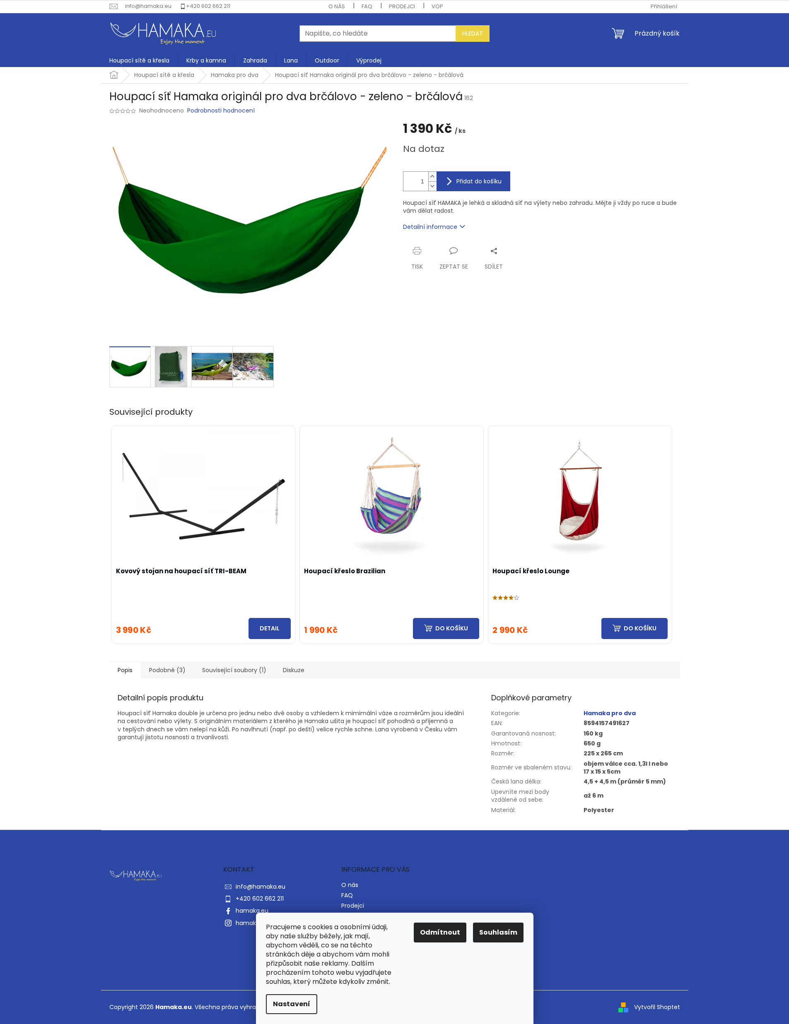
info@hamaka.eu (260, 886)
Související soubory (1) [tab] (234, 670)
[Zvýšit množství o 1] (432, 176)
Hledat (472, 33)
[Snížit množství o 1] (432, 186)
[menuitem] (139, 60)
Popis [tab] (125, 670)
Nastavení (291, 1004)
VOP (437, 6)
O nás (336, 6)
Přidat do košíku (479, 181)
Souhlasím (498, 932)
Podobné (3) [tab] (167, 670)
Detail (270, 628)
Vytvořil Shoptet (657, 1006)
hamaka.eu (252, 910)
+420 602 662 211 (208, 6)
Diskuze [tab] (293, 670)
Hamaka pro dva (610, 713)
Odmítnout (440, 932)
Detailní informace (430, 227)
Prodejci (402, 6)
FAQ (367, 6)
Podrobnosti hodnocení (221, 111)
